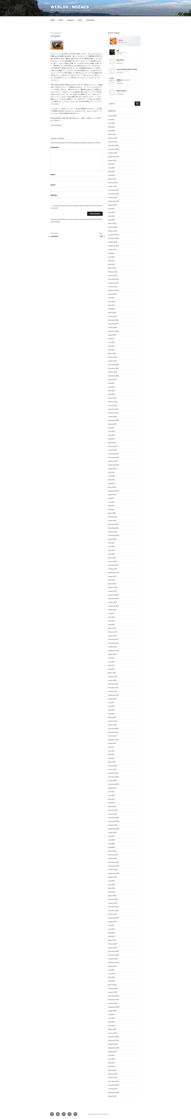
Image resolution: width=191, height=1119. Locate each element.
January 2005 (112, 1033)
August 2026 (112, 116)
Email (53, 185)
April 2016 (111, 554)
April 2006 (111, 981)
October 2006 (112, 959)
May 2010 (111, 799)
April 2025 (111, 175)
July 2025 (111, 164)
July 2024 (111, 208)
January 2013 (112, 680)
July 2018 (111, 472)
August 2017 (112, 494)
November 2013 (113, 643)
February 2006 (113, 988)
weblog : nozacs (70, 7)
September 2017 (113, 491)
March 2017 (112, 513)
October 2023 (112, 242)
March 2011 (112, 762)
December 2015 (113, 565)
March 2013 (112, 673)
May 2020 (111, 390)
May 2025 (111, 171)
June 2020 (111, 387)
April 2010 (111, 803)
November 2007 (113, 910)
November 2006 (113, 955)
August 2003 (112, 1096)
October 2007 (112, 914)
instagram (70, 20)
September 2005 (113, 1007)
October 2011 (112, 736)
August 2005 (112, 1011)
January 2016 (112, 561)
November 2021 (113, 324)
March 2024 (112, 223)
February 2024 (112, 227)
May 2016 (111, 550)
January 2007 (112, 947)
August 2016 (112, 539)
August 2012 (112, 699)
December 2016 (113, 524)
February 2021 (112, 357)
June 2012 (111, 706)
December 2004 (113, 1037)
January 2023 (112, 275)
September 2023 (113, 246)
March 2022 (112, 312)
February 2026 (112, 138)
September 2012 (113, 695)
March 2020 (112, 398)
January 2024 (112, 231)
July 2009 (111, 836)
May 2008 (111, 888)
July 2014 (111, 613)
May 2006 (111, 977)
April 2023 (111, 264)
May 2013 (111, 665)
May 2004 (111, 1063)
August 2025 (112, 160)
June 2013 (111, 662)
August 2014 (112, 609)
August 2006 (112, 966)
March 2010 (112, 806)
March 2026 (112, 134)
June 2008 (111, 884)
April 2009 (111, 847)
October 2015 (112, 569)
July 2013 (111, 658)
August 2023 (112, 249)
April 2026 (111, 130)
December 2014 (113, 595)
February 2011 (112, 766)
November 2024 (113, 194)
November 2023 (113, 238)
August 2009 (112, 832)
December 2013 (113, 639)
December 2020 (113, 364)
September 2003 (113, 1092)
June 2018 (111, 476)
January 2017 (112, 520)
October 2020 (112, 372)
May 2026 (111, 127)
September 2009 (113, 829)
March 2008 (112, 895)
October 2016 (112, 532)
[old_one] (57, 49)
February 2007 (113, 944)
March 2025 (112, 179)
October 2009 (112, 825)
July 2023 (111, 253)
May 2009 (111, 843)
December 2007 (113, 907)
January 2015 (112, 591)
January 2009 (112, 858)
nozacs (120, 40)
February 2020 (113, 402)
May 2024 (111, 216)
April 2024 (111, 220)
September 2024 (113, 201)
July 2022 (111, 298)
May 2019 (111, 435)
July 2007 (111, 925)
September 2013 (113, 650)
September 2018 (113, 465)
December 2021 (113, 320)
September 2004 (113, 1048)
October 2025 (112, 153)
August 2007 (112, 921)
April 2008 (111, 892)
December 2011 (113, 728)
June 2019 (111, 431)
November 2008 (113, 866)
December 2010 (113, 773)
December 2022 (113, 279)
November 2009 (113, 821)
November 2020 (113, 368)
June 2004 (111, 1059)
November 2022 (113, 283)
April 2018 (111, 483)
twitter (61, 20)
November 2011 (113, 732)
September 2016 (113, 535)
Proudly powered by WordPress (98, 1114)
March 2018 (112, 487)
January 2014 (112, 636)
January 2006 (112, 992)
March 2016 (112, 558)
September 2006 (113, 962)
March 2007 (112, 940)
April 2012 (111, 713)
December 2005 (113, 996)
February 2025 (112, 182)
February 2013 (112, 676)
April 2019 (111, 439)
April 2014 (111, 624)
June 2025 (111, 168)
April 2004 (111, 1066)
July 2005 (111, 1014)
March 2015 (112, 583)
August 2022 (112, 294)
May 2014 (111, 621)
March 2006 (112, 985)
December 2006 (113, 951)
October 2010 (112, 780)
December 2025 (113, 145)
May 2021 (111, 346)
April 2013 (111, 669)
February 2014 (112, 632)
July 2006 (111, 970)
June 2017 (111, 502)
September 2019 (113, 420)
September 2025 (113, 156)
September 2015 (113, 572)
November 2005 (113, 999)
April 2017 (111, 509)
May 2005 (111, 1022)
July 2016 (111, 543)
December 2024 (113, 190)
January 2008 (112, 903)
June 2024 (111, 212)
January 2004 (112, 1077)
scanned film (90, 20)
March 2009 (112, 851)
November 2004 (113, 1040)
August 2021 (112, 335)
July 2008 (111, 881)
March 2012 (112, 717)
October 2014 (112, 602)
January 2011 (112, 769)
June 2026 (111, 123)
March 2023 (112, 268)
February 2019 (112, 446)
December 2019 (113, 409)
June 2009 (111, 840)
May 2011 (111, 754)
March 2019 (112, 442)
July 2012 (111, 702)
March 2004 (112, 1070)
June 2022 (111, 301)
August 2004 (112, 1051)
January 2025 (112, 186)
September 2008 (113, 873)
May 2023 (111, 260)
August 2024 (112, 205)
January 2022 (112, 316)
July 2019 (111, 428)
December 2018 (113, 454)
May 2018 (111, 479)
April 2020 (111, 394)
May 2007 (111, 933)
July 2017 (111, 498)
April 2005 (111, 1025)
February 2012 (112, 721)
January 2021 (112, 361)
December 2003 (113, 1081)
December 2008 (113, 862)
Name (53, 174)
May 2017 (111, 506)
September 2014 (113, 606)
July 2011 (111, 747)
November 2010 (113, 777)
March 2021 (112, 353)
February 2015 (112, 587)
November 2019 (113, 413)
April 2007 (111, 936)
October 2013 (112, 647)
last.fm (80, 20)
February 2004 (113, 1074)
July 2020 (111, 383)
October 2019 (112, 416)
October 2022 (112, 286)
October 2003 (112, 1089)
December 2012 (113, 684)
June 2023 (111, 257)
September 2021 (113, 331)
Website (54, 195)
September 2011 (113, 740)
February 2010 (112, 810)
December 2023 (113, 234)
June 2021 (111, 342)
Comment (55, 147)
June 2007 (111, 929)
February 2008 (113, 899)
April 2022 (111, 309)
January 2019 (112, 450)
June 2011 (111, 751)
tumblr (52, 20)
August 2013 (112, 654)
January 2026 (112, 142)
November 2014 (113, 598)
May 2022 (111, 305)
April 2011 (111, 758)
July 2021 (111, 338)
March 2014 (112, 628)
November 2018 (113, 457)
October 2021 (112, 327)
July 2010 (111, 791)
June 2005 (111, 1018)
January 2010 (112, 814)
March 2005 (112, 1029)
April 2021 (111, 350)
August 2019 (112, 424)
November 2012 (113, 687)
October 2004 (112, 1044)
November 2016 (113, 528)
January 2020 (112, 405)
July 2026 (111, 119)
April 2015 (111, 580)
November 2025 (113, 149)
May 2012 (111, 710)
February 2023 (112, 272)
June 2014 (111, 617)
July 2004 (111, 1055)
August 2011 (112, 743)
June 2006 (111, 973)
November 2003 (113, 1085)
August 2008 (112, 877)
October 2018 (112, 461)
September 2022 (113, 290)
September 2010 (113, 784)
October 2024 (112, 197)
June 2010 (111, 795)
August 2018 (112, 468)
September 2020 (113, 376)
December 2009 (113, 817)
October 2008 (112, 869)
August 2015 (112, 576)
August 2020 (112, 379)
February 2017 (112, 517)
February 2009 (113, 855)
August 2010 (112, 788)
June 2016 (111, 546)
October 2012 (112, 691)
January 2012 (112, 725)
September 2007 (113, 918)
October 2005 (112, 1003)
